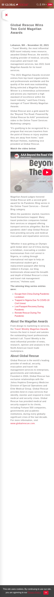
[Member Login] (40, 4)
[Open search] (38, 4)
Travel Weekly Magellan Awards (31, 329)
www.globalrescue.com (22, 423)
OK (46, 593)
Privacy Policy (34, 592)
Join (50, 5)
